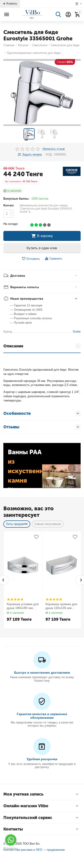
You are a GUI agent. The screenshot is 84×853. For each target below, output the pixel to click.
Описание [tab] (13, 346)
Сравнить (56, 258)
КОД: (49, 154)
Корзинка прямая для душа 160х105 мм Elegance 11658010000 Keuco (61, 606)
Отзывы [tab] (11, 426)
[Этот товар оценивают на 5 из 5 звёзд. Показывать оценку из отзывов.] (15, 599)
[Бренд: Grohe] (72, 171)
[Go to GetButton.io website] (11, 848)
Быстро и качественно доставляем (42, 672)
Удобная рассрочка (42, 759)
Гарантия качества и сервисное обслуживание (42, 715)
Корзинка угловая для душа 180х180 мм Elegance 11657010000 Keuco (23, 606)
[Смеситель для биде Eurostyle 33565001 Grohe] (42, 92)
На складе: (10, 224)
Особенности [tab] (17, 413)
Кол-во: (8, 205)
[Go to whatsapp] (10, 840)
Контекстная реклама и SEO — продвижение (34, 849)
